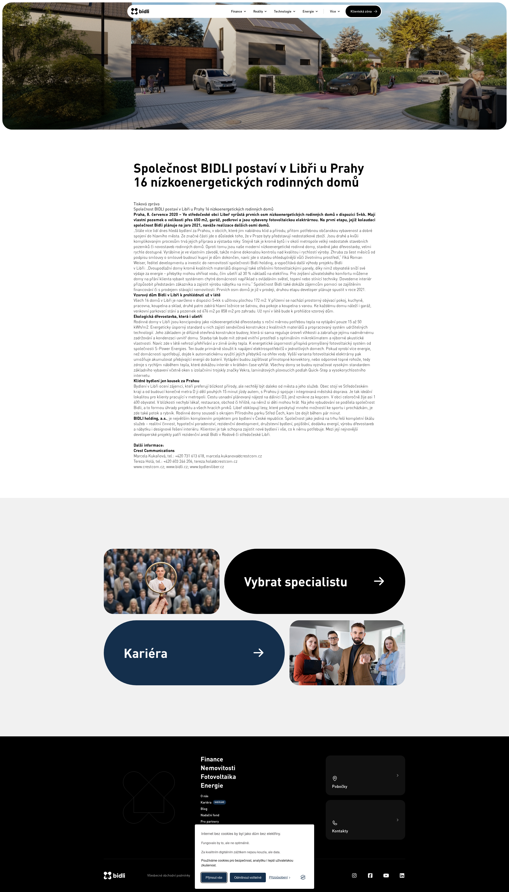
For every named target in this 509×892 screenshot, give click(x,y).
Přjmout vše (214, 877)
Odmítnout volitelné (247, 877)
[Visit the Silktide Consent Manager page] (303, 877)
